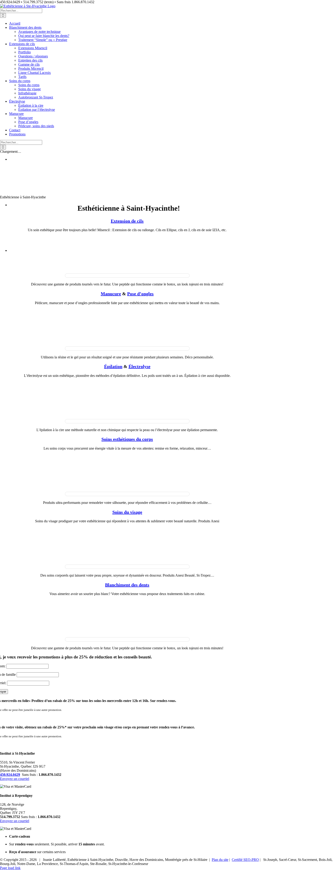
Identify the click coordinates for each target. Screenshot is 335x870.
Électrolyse (139, 366)
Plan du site (220, 860)
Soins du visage (127, 512)
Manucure (111, 293)
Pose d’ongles (140, 293)
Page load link (10, 868)
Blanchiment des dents (127, 584)
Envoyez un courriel (14, 779)
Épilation (113, 366)
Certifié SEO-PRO (245, 860)
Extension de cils (127, 220)
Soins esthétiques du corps (127, 439)
